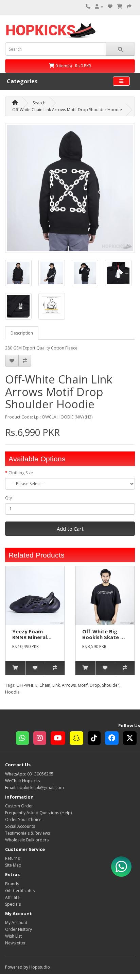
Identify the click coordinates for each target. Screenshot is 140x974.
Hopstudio (39, 967)
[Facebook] (114, 739)
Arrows (69, 685)
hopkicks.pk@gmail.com (40, 787)
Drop (95, 685)
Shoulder (110, 685)
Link (56, 685)
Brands (12, 884)
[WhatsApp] (24, 739)
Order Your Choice (23, 819)
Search (39, 103)
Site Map (13, 865)
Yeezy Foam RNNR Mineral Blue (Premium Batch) (30, 640)
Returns (12, 858)
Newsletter (15, 943)
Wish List (13, 936)
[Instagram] (42, 739)
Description (22, 333)
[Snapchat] (79, 739)
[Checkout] (129, 7)
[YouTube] (60, 739)
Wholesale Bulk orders (27, 840)
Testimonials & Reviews (27, 833)
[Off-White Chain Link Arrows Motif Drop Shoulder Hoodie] (70, 188)
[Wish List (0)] (110, 7)
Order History (18, 929)
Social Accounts (20, 826)
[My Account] (99, 7)
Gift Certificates (20, 890)
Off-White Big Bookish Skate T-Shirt (104, 637)
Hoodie (12, 692)
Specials (13, 904)
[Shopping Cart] (119, 7)
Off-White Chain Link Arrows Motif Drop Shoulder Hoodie (67, 110)
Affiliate (12, 897)
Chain (44, 685)
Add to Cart (70, 528)
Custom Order (19, 806)
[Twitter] (131, 739)
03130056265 (40, 774)
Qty (8, 498)
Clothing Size (20, 473)
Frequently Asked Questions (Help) (38, 813)
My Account (16, 922)
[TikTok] (96, 739)
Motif (83, 685)
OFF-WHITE (26, 685)
